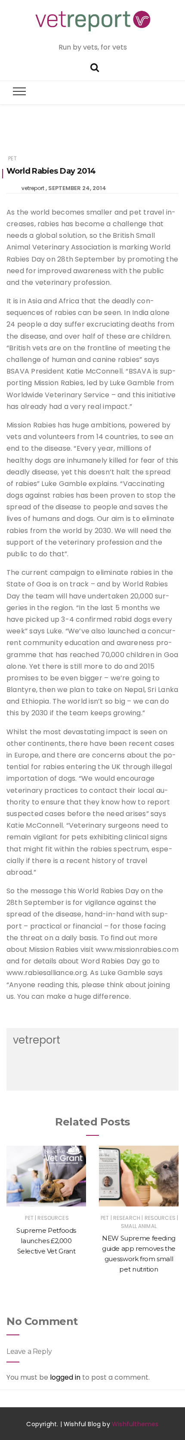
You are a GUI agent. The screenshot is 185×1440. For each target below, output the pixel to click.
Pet (12, 158)
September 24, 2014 (77, 188)
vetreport (33, 188)
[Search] (94, 66)
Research (126, 1218)
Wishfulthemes (135, 1424)
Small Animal (139, 1226)
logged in (65, 1377)
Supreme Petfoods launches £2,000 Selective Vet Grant (46, 1240)
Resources (52, 1218)
